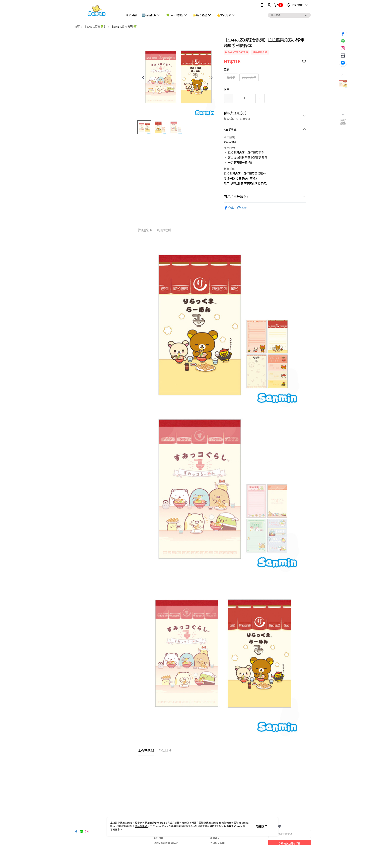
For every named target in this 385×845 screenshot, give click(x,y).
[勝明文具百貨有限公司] (96, 10)
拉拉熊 (231, 77)
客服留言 (215, 838)
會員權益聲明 (217, 843)
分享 (231, 207)
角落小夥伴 (249, 77)
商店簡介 (158, 838)
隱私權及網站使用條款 (166, 843)
